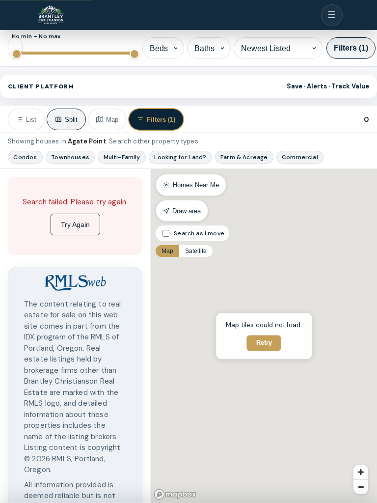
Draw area (186, 211)
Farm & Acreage (244, 157)
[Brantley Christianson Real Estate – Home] (50, 15)
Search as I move (199, 233)
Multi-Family (122, 157)
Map (167, 251)
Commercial (300, 157)
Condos (25, 157)
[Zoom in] (360, 472)
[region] (75, 336)
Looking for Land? (180, 157)
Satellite (196, 251)
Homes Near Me (196, 185)
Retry (264, 343)
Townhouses (70, 157)
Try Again (75, 224)
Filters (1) (351, 48)
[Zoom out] (360, 486)
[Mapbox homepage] (175, 494)
